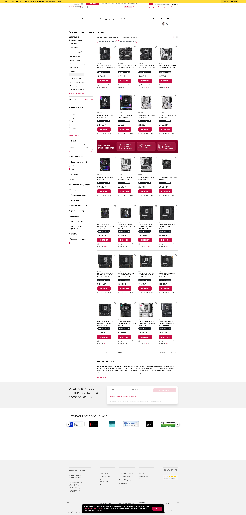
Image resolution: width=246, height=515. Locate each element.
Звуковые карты (75, 60)
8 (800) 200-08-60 (76, 477)
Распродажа (123, 470)
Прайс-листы (104, 473)
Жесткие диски (75, 56)
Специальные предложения (104, 480)
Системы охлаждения (77, 89)
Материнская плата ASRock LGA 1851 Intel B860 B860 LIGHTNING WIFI (105, 115)
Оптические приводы (77, 82)
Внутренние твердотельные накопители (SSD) (79, 52)
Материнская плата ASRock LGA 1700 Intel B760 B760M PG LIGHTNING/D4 (147, 67)
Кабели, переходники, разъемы (80, 64)
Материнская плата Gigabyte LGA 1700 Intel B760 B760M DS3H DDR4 (127, 67)
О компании (123, 483)
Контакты (174, 7)
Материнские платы (76, 75)
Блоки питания (74, 43)
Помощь (141, 473)
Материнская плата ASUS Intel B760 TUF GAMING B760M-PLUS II (146, 274)
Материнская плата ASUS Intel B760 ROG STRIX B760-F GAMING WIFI (168, 177)
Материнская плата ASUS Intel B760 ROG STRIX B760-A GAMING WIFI (147, 177)
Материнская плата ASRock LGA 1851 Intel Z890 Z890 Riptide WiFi (105, 177)
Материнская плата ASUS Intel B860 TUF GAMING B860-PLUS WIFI (167, 323)
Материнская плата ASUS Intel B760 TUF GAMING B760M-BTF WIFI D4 (105, 274)
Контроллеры (74, 67)
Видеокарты (74, 47)
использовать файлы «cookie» (93, 508)
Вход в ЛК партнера (125, 480)
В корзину (104, 81)
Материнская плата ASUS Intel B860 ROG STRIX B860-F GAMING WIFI (127, 323)
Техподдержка (104, 485)
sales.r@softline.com (163, 4)
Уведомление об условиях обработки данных (149, 401)
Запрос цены (137, 7)
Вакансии (141, 470)
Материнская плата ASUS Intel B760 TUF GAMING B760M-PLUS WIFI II (105, 323)
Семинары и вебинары (126, 473)
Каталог (102, 470)
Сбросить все (88, 99)
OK (157, 508)
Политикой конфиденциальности (141, 394)
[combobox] (130, 37)
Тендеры (145, 7)
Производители (105, 476)
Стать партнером (124, 476)
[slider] (69, 152)
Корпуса (72, 71)
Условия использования (127, 503)
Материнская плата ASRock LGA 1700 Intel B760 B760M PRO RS (167, 67)
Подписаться (164, 390)
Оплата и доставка (164, 7)
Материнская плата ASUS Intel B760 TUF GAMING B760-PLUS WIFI (106, 67)
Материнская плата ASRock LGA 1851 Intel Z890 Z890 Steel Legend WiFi (126, 177)
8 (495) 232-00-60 (76, 475)
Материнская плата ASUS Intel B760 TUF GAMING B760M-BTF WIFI (146, 226)
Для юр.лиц (153, 7)
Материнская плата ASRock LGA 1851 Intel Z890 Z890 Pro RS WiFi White (147, 115)
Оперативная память (76, 78)
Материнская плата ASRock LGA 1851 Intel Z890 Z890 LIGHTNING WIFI (126, 115)
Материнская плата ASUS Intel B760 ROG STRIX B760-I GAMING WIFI (126, 226)
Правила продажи (163, 503)
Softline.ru (128, 7)
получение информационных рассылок (125, 396)
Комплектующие (76, 40)
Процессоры (74, 86)
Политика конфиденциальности (145, 503)
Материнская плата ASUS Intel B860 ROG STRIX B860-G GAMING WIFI (147, 323)
